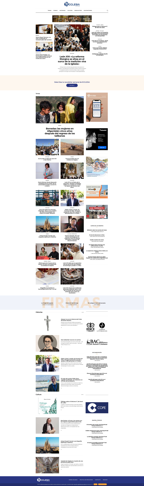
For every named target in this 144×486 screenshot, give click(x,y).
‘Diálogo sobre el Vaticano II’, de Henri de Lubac (72, 402)
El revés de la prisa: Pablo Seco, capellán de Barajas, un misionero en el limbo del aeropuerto (71, 380)
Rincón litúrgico (97, 420)
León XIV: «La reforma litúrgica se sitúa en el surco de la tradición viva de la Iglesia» (72, 60)
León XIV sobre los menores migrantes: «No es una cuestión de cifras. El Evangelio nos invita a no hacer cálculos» (47, 211)
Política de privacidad (102, 484)
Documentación (97, 352)
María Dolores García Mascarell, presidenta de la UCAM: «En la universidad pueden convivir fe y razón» (47, 184)
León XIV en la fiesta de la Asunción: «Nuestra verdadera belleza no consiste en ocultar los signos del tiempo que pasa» (72, 185)
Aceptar (95, 484)
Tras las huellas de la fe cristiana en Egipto (72, 159)
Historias (72, 207)
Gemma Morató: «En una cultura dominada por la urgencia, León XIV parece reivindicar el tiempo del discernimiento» (72, 238)
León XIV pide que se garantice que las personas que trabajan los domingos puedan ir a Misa (72, 264)
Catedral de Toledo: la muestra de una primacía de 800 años (72, 461)
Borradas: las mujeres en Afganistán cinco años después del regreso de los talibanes (60, 132)
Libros (101, 24)
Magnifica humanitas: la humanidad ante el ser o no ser (47, 288)
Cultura (98, 24)
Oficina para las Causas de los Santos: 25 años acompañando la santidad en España (47, 264)
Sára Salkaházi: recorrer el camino (71, 340)
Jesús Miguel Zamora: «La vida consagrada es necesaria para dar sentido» (44, 38)
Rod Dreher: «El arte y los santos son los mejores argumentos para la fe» (71, 421)
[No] (142, 484)
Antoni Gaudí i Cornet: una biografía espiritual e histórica (47, 236)
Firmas (99, 46)
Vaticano (72, 53)
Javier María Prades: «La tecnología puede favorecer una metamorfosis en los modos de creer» (44, 56)
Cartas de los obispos (97, 225)
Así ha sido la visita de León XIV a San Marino (47, 159)
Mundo (59, 125)
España (37, 35)
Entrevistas (74, 233)
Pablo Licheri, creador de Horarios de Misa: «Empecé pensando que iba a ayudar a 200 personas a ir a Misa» (72, 211)
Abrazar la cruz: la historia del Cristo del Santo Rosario (71, 320)
